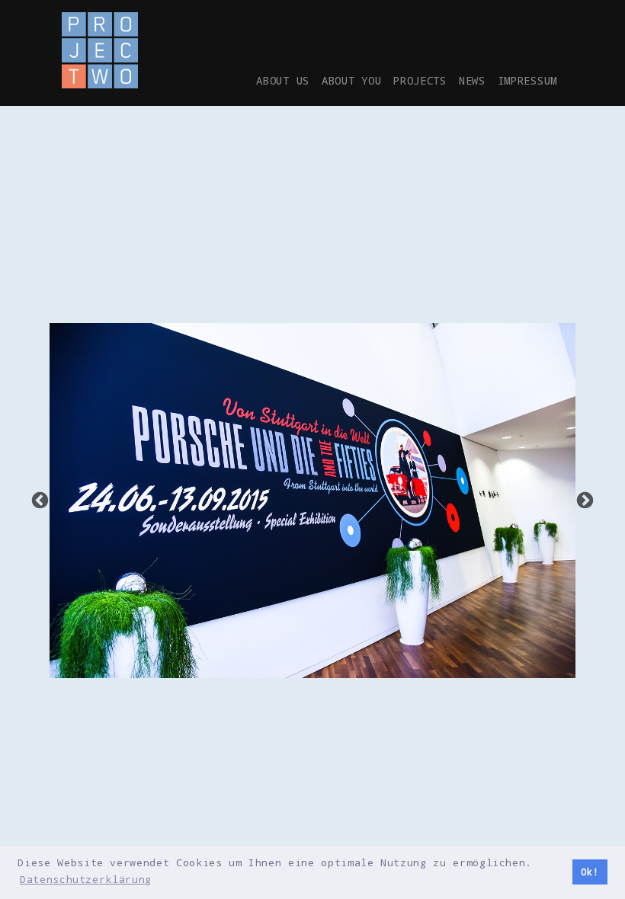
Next (585, 500)
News (472, 80)
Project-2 (100, 50)
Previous (40, 500)
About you (351, 80)
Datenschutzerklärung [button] (86, 879)
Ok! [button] (589, 872)
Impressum (527, 80)
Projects (420, 80)
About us (282, 80)
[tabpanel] (312, 500)
